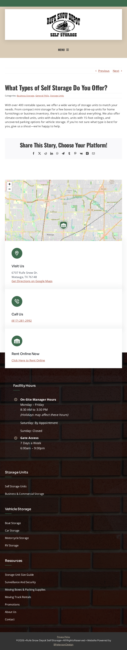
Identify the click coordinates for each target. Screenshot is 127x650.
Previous (104, 71)
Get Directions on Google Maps (32, 281)
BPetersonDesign (63, 644)
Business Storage (25, 95)
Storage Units (57, 95)
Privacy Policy (63, 636)
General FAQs (42, 95)
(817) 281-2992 (22, 321)
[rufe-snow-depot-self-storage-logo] (63, 14)
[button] (63, 225)
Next (116, 71)
